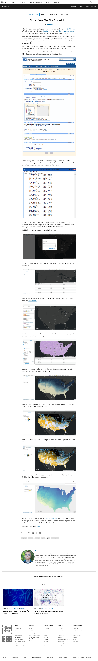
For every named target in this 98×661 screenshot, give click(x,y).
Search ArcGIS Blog (91, 6)
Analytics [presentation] (22, 608)
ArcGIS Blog (5, 6)
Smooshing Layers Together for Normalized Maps (16, 612)
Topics (81, 6)
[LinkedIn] (10, 637)
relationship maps (51, 518)
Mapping (43, 14)
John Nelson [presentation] (16, 608)
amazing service (61, 52)
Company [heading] (60, 625)
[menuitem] (21, 629)
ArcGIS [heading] (16, 625)
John (38, 526)
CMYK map (71, 29)
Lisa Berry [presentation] (44, 608)
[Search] (91, 2)
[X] (7, 637)
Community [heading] (32, 625)
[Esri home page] (4, 2)
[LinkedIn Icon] (39, 533)
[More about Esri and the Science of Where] (7, 630)
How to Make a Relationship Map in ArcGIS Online (48, 612)
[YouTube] (10, 640)
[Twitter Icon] (33, 533)
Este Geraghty (48, 31)
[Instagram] (7, 640)
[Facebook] (3, 637)
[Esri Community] (3, 640)
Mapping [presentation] (51, 608)
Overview (73, 6)
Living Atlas (32, 301)
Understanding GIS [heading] (48, 625)
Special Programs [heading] (77, 625)
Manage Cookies (62, 657)
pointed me (37, 52)
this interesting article (66, 31)
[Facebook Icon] (36, 533)
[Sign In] (95, 2)
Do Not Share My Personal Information (82, 657)
